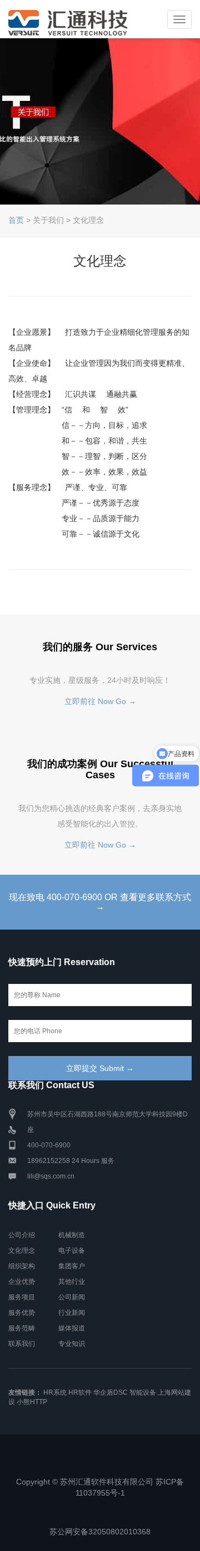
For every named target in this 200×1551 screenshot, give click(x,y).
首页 (16, 220)
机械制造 (71, 1235)
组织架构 (21, 1266)
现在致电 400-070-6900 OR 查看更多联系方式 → (100, 902)
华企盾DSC (110, 1392)
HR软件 (80, 1392)
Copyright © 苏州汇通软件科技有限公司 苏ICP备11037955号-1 (100, 1487)
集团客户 (71, 1266)
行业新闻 (71, 1313)
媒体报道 (71, 1328)
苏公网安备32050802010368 (100, 1531)
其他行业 (71, 1281)
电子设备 (71, 1250)
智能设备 (142, 1392)
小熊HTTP (32, 1402)
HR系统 (55, 1392)
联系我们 (21, 1344)
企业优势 (21, 1281)
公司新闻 (71, 1297)
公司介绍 (21, 1235)
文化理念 (21, 1250)
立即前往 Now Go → (100, 701)
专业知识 (71, 1344)
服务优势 (21, 1313)
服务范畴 (21, 1328)
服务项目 (21, 1297)
